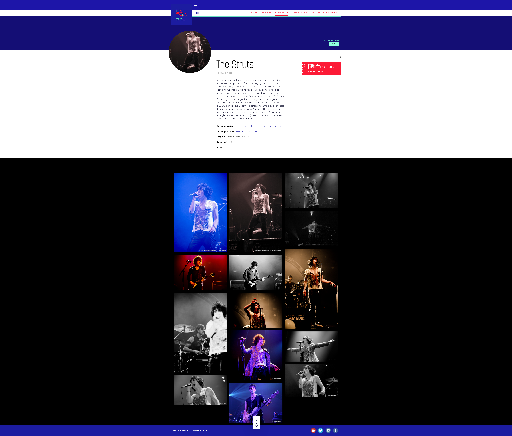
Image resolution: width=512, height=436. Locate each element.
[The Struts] (200, 212)
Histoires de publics (303, 13)
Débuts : (221, 142)
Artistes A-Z (281, 13)
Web (221, 147)
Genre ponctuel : (226, 131)
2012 (334, 44)
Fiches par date (330, 40)
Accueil (254, 13)
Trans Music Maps (327, 13)
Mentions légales (181, 430)
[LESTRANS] (181, 14)
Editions (266, 13)
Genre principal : (225, 126)
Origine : (221, 136)
